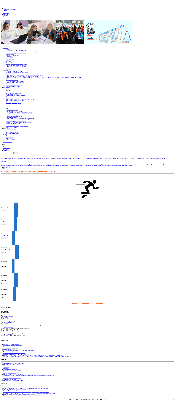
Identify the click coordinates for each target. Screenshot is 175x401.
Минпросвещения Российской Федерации (13, 351)
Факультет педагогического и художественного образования (20, 99)
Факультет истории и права (12, 98)
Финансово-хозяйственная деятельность (12, 376)
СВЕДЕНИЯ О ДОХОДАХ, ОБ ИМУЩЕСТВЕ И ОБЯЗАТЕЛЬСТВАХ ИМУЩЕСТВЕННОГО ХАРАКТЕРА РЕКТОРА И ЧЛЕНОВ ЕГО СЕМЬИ (37, 356)
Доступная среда (10, 54)
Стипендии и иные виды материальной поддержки (15, 371)
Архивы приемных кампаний (13, 86)
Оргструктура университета (12, 55)
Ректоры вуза (9, 60)
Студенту (5, 15)
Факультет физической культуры (13, 103)
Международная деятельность (13, 133)
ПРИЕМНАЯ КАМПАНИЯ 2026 (14, 71)
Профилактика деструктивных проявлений (16, 66)
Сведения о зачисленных (12, 80)
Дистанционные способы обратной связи (13, 380)
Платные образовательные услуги (11, 373)
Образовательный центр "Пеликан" (14, 111)
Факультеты (9, 138)
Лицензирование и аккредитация (11, 364)
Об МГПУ (5, 48)
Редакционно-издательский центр (14, 116)
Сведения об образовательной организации (16, 50)
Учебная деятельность (11, 129)
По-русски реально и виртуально (11, 397)
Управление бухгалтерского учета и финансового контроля (20, 118)
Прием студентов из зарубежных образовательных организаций (21, 51)
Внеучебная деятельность (12, 132)
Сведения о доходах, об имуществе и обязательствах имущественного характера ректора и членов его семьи (28, 375)
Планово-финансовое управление (14, 114)
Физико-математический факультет (14, 93)
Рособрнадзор (6, 346)
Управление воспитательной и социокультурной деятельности (20, 119)
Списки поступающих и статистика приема (16, 78)
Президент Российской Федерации (11, 344)
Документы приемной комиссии (13, 73)
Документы (8, 49)
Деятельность (6, 128)
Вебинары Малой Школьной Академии (12, 390)
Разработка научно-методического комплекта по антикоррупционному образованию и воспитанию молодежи (29, 393)
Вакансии (8, 61)
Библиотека (8, 108)
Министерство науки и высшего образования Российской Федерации (19, 350)
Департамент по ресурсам (12, 110)
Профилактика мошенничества (13, 67)
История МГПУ (9, 57)
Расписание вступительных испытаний (15, 81)
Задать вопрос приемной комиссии (14, 85)
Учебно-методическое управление (14, 124)
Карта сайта (6, 8)
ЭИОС (5, 10)
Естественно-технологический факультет (15, 95)
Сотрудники (9, 56)
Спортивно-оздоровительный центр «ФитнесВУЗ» (15, 389)
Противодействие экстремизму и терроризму (16, 64)
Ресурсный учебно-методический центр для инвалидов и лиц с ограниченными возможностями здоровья (28, 395)
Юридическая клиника (11, 127)
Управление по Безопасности (13, 123)
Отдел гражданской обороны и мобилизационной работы (19, 113)
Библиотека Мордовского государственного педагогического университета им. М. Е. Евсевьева (25, 388)
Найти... (15, 152)
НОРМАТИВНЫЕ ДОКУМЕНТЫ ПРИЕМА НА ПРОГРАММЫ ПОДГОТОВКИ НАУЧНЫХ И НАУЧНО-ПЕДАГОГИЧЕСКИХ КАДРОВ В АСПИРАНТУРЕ (43, 77)
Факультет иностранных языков (13, 96)
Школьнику (6, 13)
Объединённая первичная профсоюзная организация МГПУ (20, 112)
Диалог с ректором (8, 140)
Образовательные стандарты (10, 369)
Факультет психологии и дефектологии (15, 100)
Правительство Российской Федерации (12, 345)
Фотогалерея (6, 387)
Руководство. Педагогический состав (12, 370)
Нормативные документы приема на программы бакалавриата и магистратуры (24, 75)
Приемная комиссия (10, 139)
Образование (6, 368)
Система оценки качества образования (12, 378)
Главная (5, 46)
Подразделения (6, 87)
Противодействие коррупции (13, 62)
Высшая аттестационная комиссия (11, 348)
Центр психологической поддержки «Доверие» (17, 126)
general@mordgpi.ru (8, 322)
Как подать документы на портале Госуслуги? (17, 72)
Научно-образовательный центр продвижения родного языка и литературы (20, 394)
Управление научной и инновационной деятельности (18, 122)
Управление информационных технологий (16, 121)
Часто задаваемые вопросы (9, 379)
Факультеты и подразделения (10, 365)
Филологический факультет (12, 94)
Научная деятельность (11, 131)
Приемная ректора (10, 135)
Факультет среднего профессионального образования (18, 101)
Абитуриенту (6, 14)
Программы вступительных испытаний (15, 82)
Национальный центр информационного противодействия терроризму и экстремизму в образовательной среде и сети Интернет (33, 355)
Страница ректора (7, 142)
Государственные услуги (9, 349)
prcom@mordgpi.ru (8, 316)
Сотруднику (6, 16)
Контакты (8, 69)
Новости (76, 304)
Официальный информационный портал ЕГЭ (14, 353)
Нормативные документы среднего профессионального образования (22, 76)
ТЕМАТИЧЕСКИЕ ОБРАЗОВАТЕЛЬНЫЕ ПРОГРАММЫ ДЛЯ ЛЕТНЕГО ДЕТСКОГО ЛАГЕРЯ (26, 392)
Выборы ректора (10, 59)
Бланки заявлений (10, 83)
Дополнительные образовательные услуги (16, 53)
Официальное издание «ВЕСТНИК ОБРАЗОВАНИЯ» (16, 354)
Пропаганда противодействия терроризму (16, 65)
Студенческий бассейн (11, 117)
